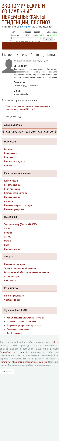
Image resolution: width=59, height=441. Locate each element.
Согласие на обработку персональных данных (26, 272)
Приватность (10, 280)
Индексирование (12, 197)
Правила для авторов (14, 264)
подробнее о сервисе (13, 352)
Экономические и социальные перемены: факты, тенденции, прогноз (26, 14)
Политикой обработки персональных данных (23, 362)
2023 (27, 131)
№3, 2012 (30, 109)
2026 (8, 131)
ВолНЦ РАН (25, 26)
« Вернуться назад (12, 116)
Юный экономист (14, 333)
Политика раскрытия (14, 209)
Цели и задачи (11, 180)
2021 (40, 131)
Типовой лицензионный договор (20, 268)
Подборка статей (12, 249)
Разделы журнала (13, 184)
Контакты (8, 165)
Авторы (7, 236)
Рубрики (8, 232)
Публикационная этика (15, 193)
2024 (21, 131)
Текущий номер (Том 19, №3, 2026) (20, 224)
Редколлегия (10, 153)
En (55, 39)
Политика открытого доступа (18, 205)
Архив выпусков (13, 125)
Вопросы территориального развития (24, 325)
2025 (14, 131)
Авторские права (12, 276)
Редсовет (8, 157)
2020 (46, 131)
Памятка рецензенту (14, 295)
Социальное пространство (18, 329)
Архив (7, 228)
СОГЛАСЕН (7, 371)
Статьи (7, 240)
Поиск (7, 245)
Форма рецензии (12, 299)
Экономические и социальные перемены (25, 317)
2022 (33, 131)
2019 (52, 131)
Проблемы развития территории (21, 321)
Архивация (9, 201)
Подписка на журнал (14, 161)
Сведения (8, 149)
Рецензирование (12, 189)
